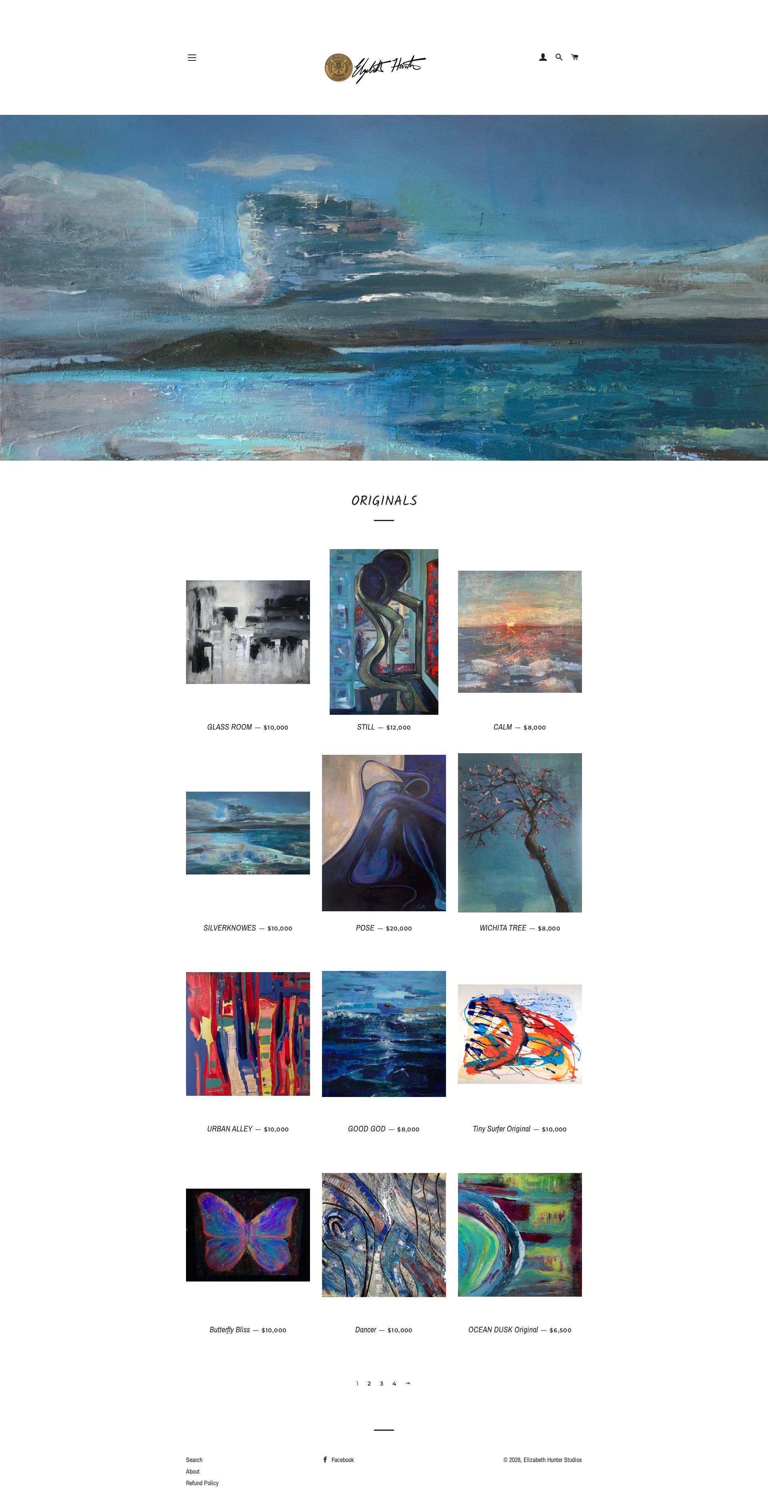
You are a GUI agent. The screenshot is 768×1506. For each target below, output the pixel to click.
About (193, 1471)
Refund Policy (202, 1482)
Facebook (342, 1459)
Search (194, 1459)
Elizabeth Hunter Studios (553, 1459)
